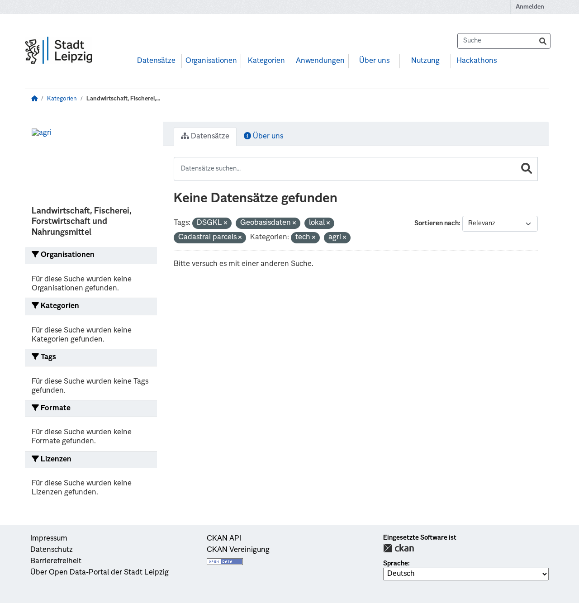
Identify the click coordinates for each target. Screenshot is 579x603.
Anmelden (530, 7)
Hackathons (476, 61)
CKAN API (224, 538)
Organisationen (211, 61)
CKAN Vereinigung (238, 550)
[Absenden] (543, 41)
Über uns (374, 61)
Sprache (395, 563)
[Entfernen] (225, 223)
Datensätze (156, 61)
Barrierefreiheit (55, 561)
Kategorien (266, 61)
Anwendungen (320, 61)
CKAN (398, 548)
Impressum (48, 538)
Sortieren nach (436, 223)
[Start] (34, 99)
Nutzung (425, 61)
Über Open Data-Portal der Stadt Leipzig (99, 572)
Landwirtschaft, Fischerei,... (123, 99)
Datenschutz (51, 550)
